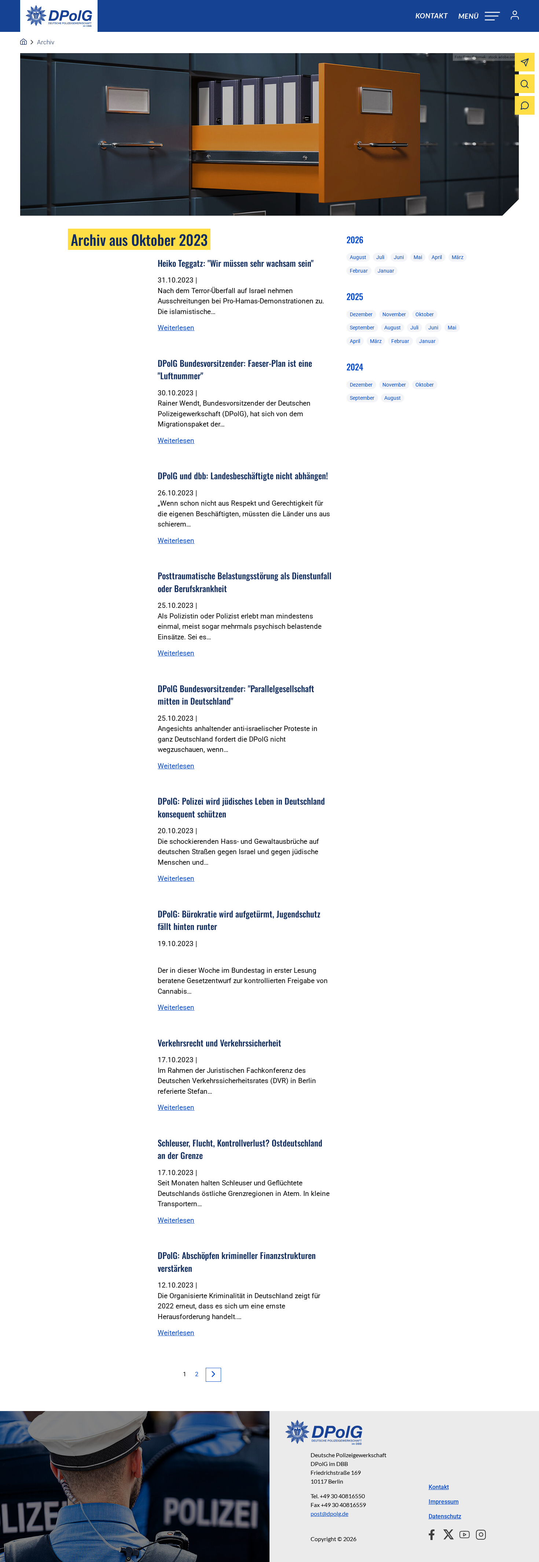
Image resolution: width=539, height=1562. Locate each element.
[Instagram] (478, 1533)
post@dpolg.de (329, 1513)
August (358, 257)
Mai (418, 257)
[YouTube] (462, 1533)
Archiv (45, 42)
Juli (380, 257)
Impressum (444, 1501)
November (394, 314)
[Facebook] (433, 1533)
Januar (386, 271)
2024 (354, 367)
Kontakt (431, 15)
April (437, 257)
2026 (354, 239)
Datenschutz (445, 1516)
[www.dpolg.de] (23, 42)
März (457, 257)
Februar (359, 271)
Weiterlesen (176, 328)
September (362, 328)
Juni (399, 257)
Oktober (424, 314)
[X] (446, 1533)
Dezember (361, 314)
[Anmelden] (512, 16)
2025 (354, 296)
